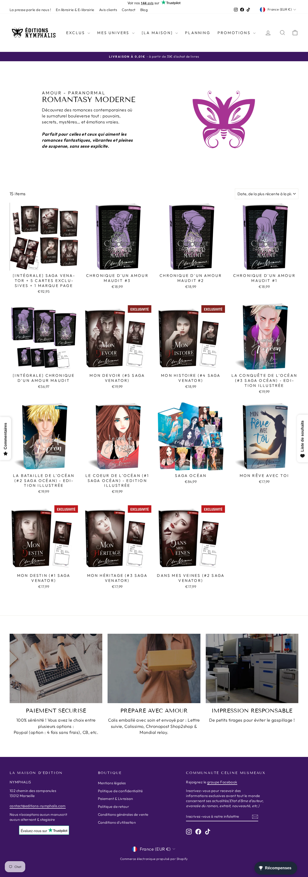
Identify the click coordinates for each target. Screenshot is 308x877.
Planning (197, 32)
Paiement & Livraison (115, 798)
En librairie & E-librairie (75, 9)
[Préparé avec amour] (154, 668)
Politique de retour (113, 806)
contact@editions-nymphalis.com (38, 806)
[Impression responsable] (252, 668)
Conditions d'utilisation (117, 822)
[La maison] (158, 32)
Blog (144, 9)
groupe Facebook (222, 782)
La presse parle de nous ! (30, 9)
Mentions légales (112, 783)
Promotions (235, 32)
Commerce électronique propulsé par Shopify (154, 859)
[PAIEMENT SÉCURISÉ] (56, 668)
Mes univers (114, 32)
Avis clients (108, 9)
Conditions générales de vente (123, 814)
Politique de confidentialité (120, 791)
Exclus (76, 32)
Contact (128, 9)
